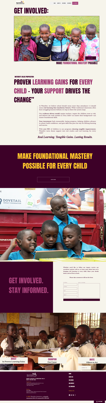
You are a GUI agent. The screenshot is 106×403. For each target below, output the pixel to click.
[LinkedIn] (69, 395)
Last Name (65, 286)
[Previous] (4, 341)
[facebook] (75, 395)
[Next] (101, 341)
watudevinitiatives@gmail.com (32, 384)
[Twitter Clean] (71, 395)
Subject (64, 294)
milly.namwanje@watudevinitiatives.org (34, 383)
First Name (65, 282)
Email (64, 290)
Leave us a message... (82, 282)
